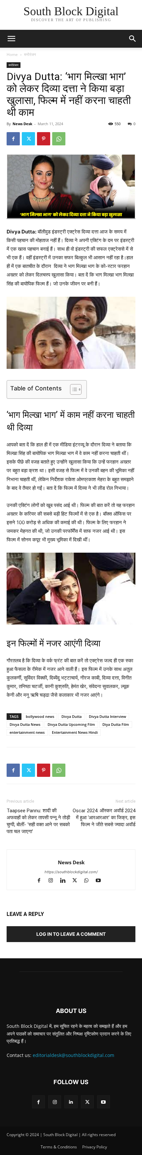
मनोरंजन (30, 54)
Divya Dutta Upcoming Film (71, 724)
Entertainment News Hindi (75, 732)
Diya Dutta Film (115, 724)
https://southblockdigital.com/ (71, 872)
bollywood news (40, 716)
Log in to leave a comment (71, 934)
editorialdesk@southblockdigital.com (73, 1055)
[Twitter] (28, 138)
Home (12, 54)
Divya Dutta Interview (107, 716)
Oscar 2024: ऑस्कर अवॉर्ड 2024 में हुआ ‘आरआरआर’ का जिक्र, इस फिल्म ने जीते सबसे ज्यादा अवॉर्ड (104, 818)
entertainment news (27, 732)
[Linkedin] (66, 881)
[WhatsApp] (58, 138)
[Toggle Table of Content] (72, 389)
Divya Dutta (71, 716)
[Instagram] (54, 881)
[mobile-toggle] (11, 39)
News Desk (22, 123)
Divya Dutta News (25, 724)
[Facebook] (13, 138)
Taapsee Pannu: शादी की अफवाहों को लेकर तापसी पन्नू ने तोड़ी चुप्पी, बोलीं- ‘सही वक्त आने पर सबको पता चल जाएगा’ (38, 821)
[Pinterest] (43, 138)
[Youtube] (100, 881)
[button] (133, 39)
